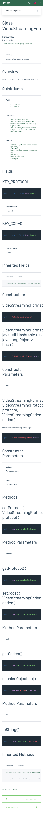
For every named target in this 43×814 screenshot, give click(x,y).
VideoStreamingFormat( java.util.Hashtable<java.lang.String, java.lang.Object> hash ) (23, 124)
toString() (14, 159)
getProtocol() (15, 149)
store (39, 283)
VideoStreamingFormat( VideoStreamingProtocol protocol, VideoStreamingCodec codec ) (23, 130)
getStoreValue (21, 772)
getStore (28, 772)
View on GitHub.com (9, 789)
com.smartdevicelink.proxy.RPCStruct (18, 44)
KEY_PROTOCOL (15, 104)
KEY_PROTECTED (32, 283)
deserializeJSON (36, 772)
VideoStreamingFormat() (19, 120)
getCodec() (14, 155)
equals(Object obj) (17, 157)
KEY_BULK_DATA (22, 283)
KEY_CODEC (14, 106)
